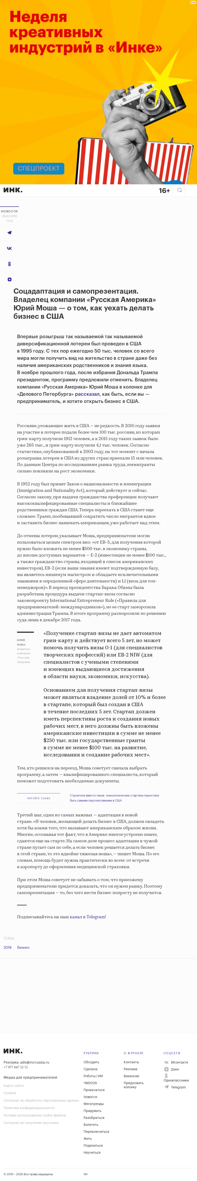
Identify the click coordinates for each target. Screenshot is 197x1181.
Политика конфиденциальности (29, 1108)
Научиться (92, 1152)
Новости (90, 1097)
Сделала (91, 1069)
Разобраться (94, 1118)
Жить (88, 1138)
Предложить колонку (134, 1085)
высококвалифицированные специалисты (61, 503)
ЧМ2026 (90, 1083)
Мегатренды (94, 1104)
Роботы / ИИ (93, 1076)
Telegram (178, 1087)
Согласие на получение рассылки (31, 1123)
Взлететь (91, 1125)
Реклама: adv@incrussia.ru (26, 1062)
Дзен (174, 1069)
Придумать (92, 1111)
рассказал (86, 394)
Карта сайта (14, 1086)
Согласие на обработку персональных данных (41, 1100)
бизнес (23, 947)
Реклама (130, 1069)
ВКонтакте (179, 1062)
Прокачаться (94, 1090)
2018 (8, 947)
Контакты (131, 1062)
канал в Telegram (87, 917)
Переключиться (96, 1132)
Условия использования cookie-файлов (35, 1115)
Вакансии (131, 1076)
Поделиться (93, 1145)
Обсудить (91, 1062)
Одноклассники (176, 1080)
